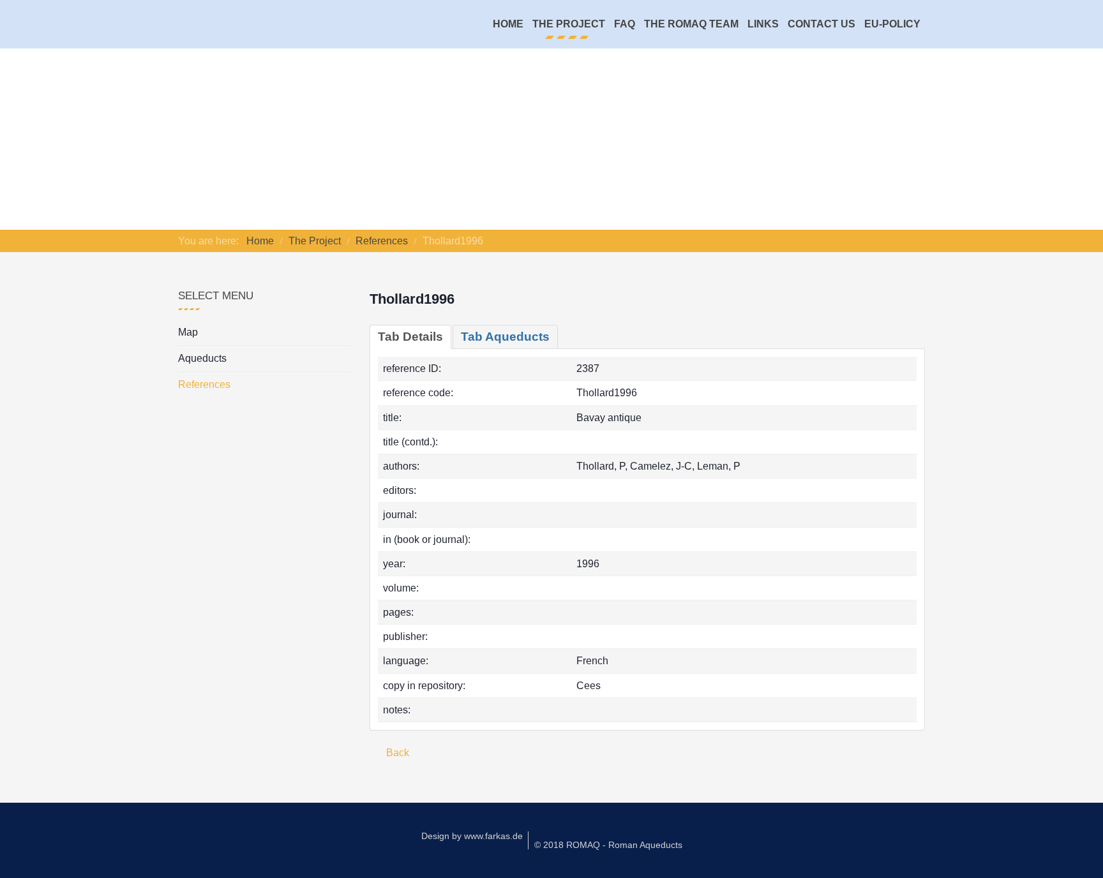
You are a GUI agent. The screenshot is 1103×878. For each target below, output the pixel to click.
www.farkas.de (493, 836)
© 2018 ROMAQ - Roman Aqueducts (608, 845)
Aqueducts (202, 358)
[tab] (410, 337)
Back (396, 752)
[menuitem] (508, 24)
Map (188, 332)
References (204, 384)
